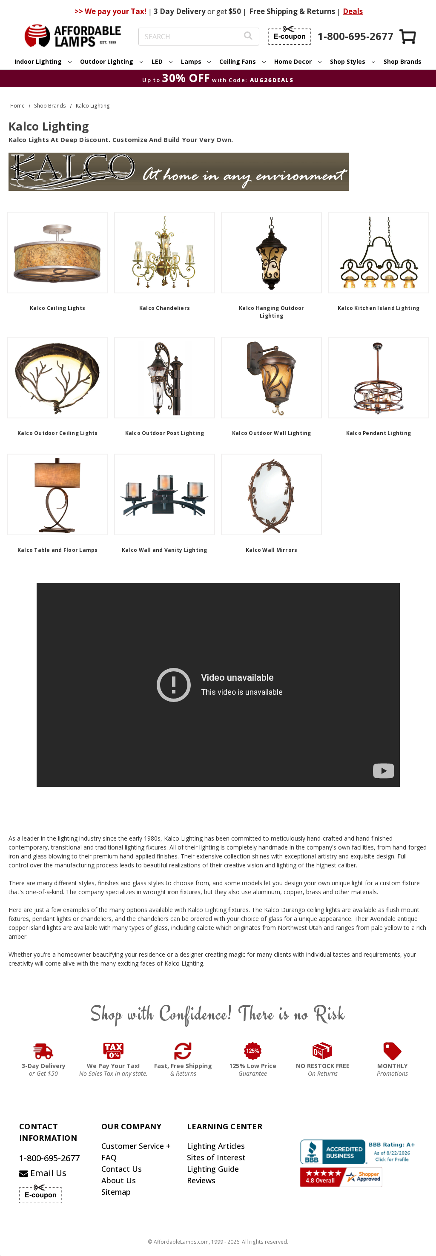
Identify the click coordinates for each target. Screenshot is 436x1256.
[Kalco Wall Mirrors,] (271, 494)
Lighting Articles (216, 1146)
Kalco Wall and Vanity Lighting (164, 550)
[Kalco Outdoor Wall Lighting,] (271, 377)
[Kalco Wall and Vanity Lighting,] (164, 494)
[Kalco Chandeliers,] (164, 252)
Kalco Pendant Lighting (378, 433)
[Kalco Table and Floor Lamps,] (57, 494)
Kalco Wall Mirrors (272, 550)
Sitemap (116, 1192)
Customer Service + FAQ (136, 1151)
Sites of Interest (216, 1157)
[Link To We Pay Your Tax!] (113, 1051)
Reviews (201, 1180)
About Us (118, 1180)
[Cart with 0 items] (408, 36)
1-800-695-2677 (49, 1158)
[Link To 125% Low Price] (253, 1051)
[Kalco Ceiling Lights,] (57, 252)
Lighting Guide (213, 1169)
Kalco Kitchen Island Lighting (378, 308)
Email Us (47, 1173)
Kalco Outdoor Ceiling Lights (57, 433)
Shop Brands (403, 61)
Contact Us (121, 1169)
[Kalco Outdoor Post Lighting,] (164, 377)
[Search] (248, 37)
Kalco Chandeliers (164, 308)
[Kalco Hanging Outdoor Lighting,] (271, 252)
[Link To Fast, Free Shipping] (183, 1051)
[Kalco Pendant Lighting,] (378, 377)
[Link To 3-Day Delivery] (43, 1051)
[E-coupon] (289, 35)
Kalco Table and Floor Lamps (57, 550)
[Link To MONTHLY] (392, 1051)
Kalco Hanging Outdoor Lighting (271, 311)
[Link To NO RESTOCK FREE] (322, 1051)
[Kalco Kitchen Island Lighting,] (378, 252)
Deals (353, 11)
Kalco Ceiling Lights (57, 308)
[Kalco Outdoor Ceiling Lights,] (57, 377)
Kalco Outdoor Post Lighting (164, 433)
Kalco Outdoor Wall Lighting (271, 433)
